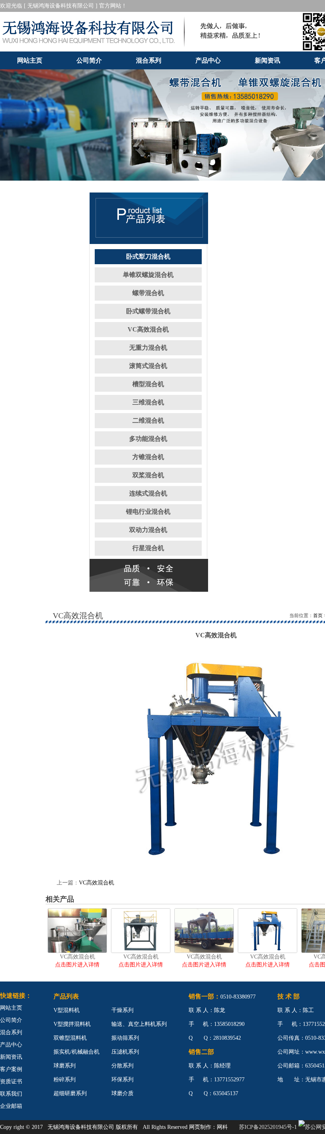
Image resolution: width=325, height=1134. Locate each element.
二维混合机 (148, 420)
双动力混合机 (148, 529)
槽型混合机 (148, 384)
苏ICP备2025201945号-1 (268, 1127)
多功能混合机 (148, 438)
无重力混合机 (148, 347)
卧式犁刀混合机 (148, 256)
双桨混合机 (148, 475)
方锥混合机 (148, 457)
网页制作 (200, 1127)
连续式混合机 (148, 493)
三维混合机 (148, 402)
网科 (222, 1127)
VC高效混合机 (148, 329)
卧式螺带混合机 (148, 311)
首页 (318, 615)
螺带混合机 (148, 293)
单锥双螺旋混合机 (148, 274)
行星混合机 (148, 548)
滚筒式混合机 (148, 365)
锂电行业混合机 (148, 511)
